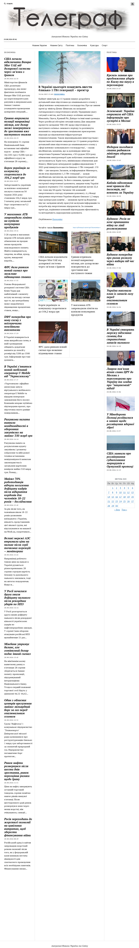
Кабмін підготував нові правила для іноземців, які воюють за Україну (120, 187)
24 (120, 501)
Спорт (105, 45)
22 (113, 501)
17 (120, 496)
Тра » (124, 509)
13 (132, 492)
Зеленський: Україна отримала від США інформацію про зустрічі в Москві (120, 115)
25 (124, 501)
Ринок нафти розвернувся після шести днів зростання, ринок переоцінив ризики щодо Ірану (16, 771)
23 (116, 501)
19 (128, 496)
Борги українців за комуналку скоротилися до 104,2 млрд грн (17, 172)
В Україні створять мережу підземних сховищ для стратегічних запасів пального (120, 336)
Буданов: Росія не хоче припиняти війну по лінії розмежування (118, 223)
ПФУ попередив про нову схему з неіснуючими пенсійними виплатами (17, 323)
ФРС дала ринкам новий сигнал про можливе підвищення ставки (17, 272)
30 (116, 505)
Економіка (82, 45)
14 (109, 496)
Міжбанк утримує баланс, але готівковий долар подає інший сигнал (17, 648)
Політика (70, 45)
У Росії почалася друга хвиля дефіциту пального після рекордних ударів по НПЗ (17, 597)
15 (113, 496)
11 (124, 492)
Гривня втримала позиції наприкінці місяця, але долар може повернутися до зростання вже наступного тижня (17, 126)
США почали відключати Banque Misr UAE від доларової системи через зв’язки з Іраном (17, 67)
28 (109, 505)
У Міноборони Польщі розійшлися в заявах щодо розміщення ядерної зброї (120, 421)
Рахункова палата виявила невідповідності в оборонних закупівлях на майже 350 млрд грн (18, 427)
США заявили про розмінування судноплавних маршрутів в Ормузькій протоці (120, 460)
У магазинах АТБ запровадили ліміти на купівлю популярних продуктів (18, 221)
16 (116, 496)
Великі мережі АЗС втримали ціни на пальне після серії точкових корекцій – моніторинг (17, 545)
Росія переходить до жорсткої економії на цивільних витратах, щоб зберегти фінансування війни (18, 827)
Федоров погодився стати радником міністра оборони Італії (120, 151)
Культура (94, 45)
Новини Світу (56, 45)
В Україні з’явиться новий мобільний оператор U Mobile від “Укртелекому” (17, 371)
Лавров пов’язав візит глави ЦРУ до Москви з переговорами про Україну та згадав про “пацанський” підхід (120, 378)
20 (132, 496)
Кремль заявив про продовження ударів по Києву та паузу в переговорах (120, 80)
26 (128, 501)
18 (124, 496)
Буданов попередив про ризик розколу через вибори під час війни (120, 259)
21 (109, 501)
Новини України (39, 45)
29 (113, 505)
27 (132, 501)
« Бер (117, 509)
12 (128, 492)
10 (120, 492)
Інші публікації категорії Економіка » (86, 227)
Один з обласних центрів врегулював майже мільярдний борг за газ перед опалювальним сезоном (18, 708)
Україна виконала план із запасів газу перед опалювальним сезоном (120, 297)
